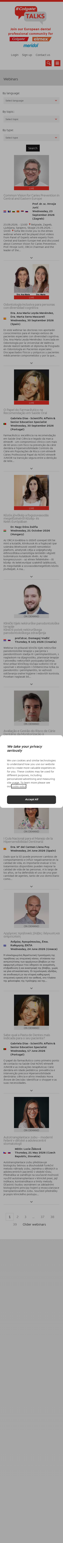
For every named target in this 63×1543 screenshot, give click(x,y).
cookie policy (19, 786)
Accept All (31, 799)
